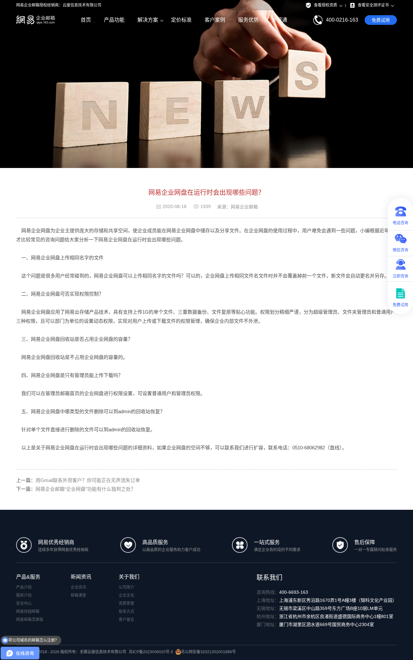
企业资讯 (78, 587)
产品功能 (114, 20)
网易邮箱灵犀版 (29, 619)
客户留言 (126, 619)
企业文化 (126, 595)
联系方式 (126, 611)
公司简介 (126, 587)
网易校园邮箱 (27, 611)
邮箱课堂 (78, 595)
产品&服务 (28, 577)
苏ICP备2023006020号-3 (151, 652)
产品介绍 (24, 587)
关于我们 (129, 577)
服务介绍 (24, 595)
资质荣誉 (126, 603)
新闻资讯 (81, 577)
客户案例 (215, 20)
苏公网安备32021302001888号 (208, 652)
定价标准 (181, 20)
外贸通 (279, 20)
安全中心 (24, 603)
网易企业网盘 (112, 239)
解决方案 (147, 20)
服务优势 (248, 20)
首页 (86, 20)
